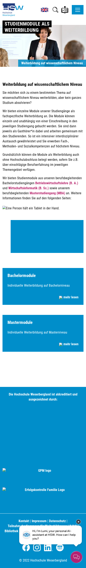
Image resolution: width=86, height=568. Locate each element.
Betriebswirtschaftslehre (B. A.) (56, 183)
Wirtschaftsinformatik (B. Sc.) (28, 188)
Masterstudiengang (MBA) (47, 193)
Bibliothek (11, 531)
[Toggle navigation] (77, 9)
